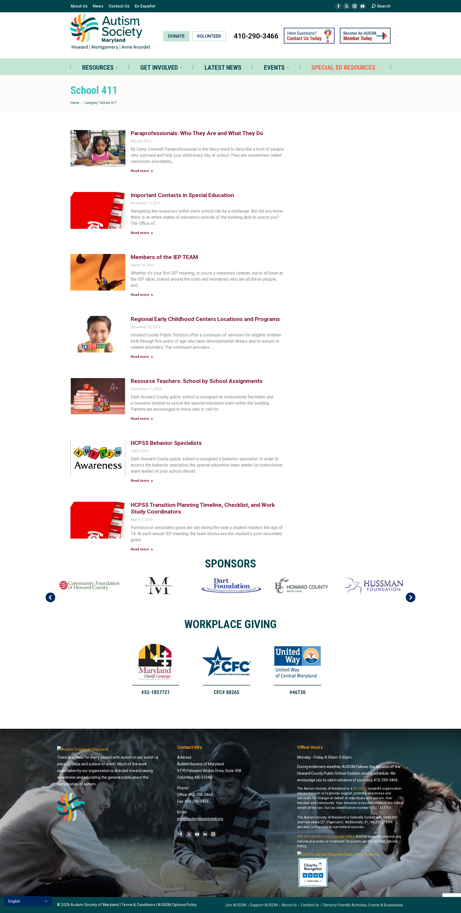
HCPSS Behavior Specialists (166, 443)
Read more (140, 171)
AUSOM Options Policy (177, 905)
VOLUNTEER (209, 36)
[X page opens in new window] (346, 6)
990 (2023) (305, 836)
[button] (50, 597)
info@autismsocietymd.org (200, 819)
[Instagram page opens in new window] (354, 6)
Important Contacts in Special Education (182, 195)
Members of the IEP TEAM (164, 257)
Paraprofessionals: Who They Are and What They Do (197, 133)
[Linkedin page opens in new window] (205, 834)
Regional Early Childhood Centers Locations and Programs (205, 319)
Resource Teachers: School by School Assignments (197, 381)
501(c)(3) (360, 788)
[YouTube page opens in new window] (362, 6)
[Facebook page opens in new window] (338, 6)
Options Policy (344, 836)
